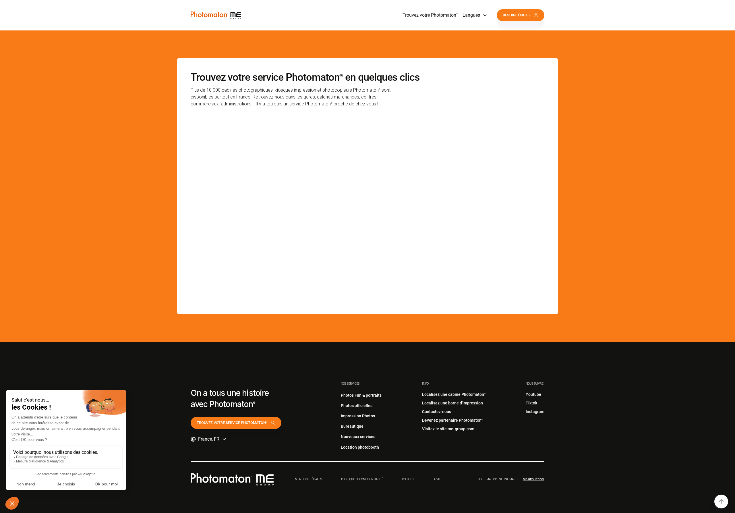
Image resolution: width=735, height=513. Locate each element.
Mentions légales (308, 479)
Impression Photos (358, 416)
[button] (475, 15)
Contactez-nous (436, 411)
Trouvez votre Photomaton (430, 15)
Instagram (535, 411)
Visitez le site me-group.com (448, 429)
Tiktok (531, 403)
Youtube (533, 394)
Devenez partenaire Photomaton (452, 420)
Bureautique (352, 426)
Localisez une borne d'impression (452, 403)
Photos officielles (356, 405)
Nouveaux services (358, 436)
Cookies (407, 479)
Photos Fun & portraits (361, 395)
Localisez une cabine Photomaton (454, 394)
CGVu (436, 479)
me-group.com (533, 479)
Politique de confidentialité (362, 479)
